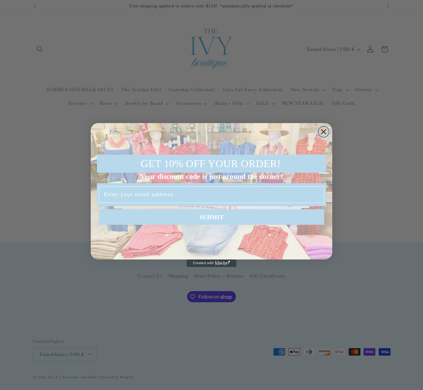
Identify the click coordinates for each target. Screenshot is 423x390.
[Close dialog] (323, 131)
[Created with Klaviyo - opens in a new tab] (211, 263)
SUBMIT (211, 217)
